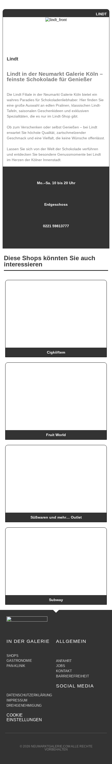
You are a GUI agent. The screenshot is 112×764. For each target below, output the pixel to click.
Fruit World (56, 435)
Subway (56, 600)
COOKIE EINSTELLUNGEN (24, 717)
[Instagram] (70, 697)
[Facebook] (60, 697)
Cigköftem (56, 352)
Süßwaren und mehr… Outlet (56, 517)
